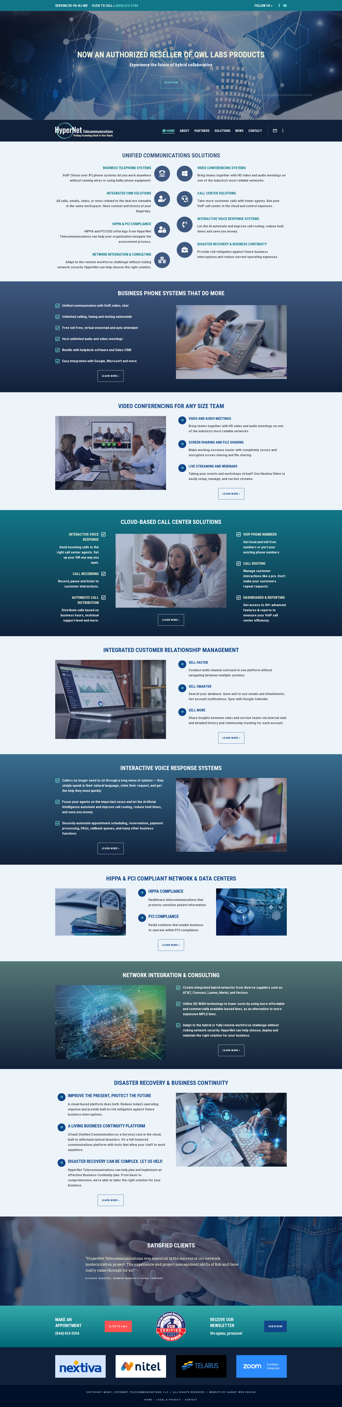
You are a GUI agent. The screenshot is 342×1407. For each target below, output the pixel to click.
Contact (191, 1399)
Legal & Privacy (169, 1399)
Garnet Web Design (241, 1392)
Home (148, 1399)
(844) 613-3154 (127, 6)
